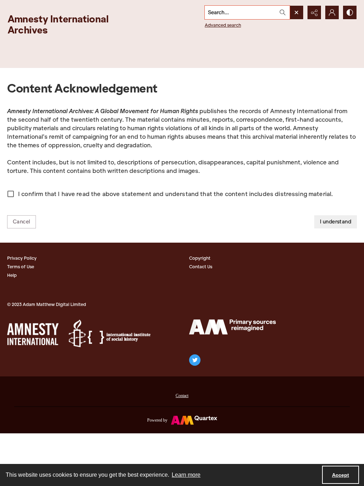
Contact (182, 395)
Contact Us (200, 266)
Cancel (21, 221)
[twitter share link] (194, 360)
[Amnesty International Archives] (64, 24)
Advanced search (223, 25)
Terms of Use (20, 266)
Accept (340, 475)
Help (12, 275)
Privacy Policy (22, 258)
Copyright (199, 258)
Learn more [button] (186, 475)
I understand (335, 221)
